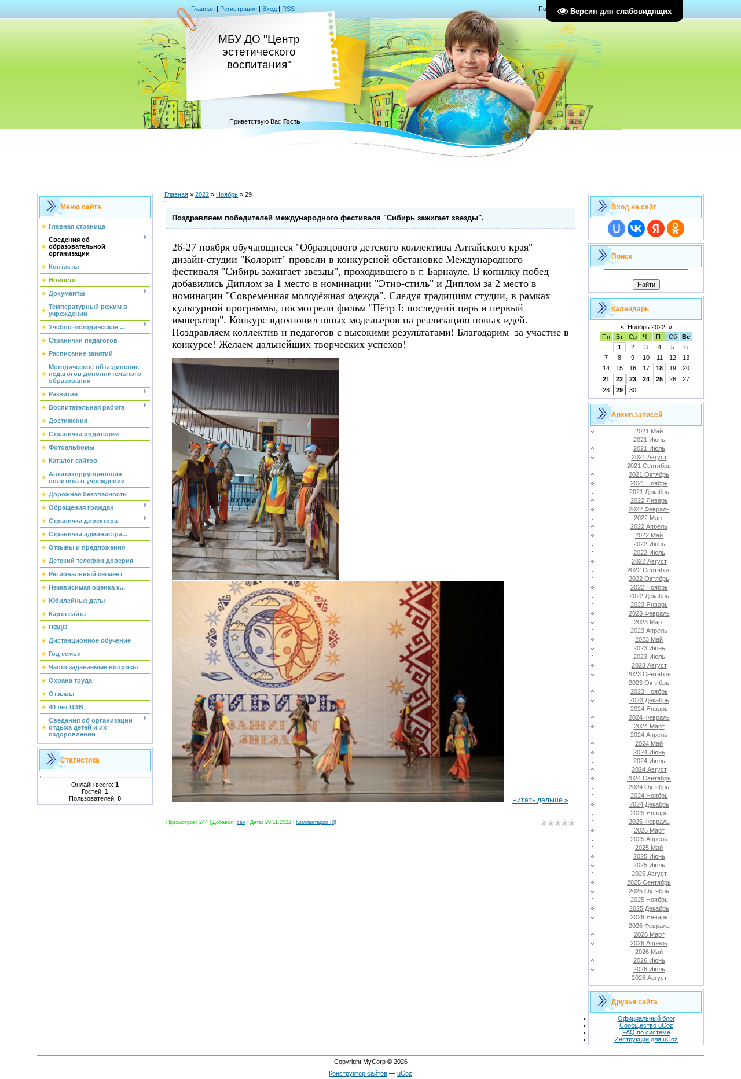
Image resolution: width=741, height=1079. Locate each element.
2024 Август (649, 769)
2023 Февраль (649, 613)
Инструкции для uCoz (646, 1039)
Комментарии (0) (316, 822)
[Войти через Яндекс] (656, 228)
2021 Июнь (649, 439)
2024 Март (649, 726)
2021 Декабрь (649, 491)
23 (632, 378)
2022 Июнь (649, 543)
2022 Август (649, 561)
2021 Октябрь (649, 474)
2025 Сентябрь (649, 882)
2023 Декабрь (649, 700)
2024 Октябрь (649, 786)
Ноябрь (227, 194)
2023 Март (649, 621)
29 (619, 389)
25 (659, 378)
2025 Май (649, 847)
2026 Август (649, 977)
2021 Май (649, 431)
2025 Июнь (649, 856)
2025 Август (649, 873)
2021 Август (649, 457)
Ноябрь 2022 (646, 326)
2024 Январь (649, 708)
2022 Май (649, 535)
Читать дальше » (540, 800)
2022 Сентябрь (649, 569)
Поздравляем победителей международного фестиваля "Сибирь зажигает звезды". (328, 217)
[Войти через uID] (616, 228)
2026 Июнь (649, 960)
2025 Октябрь (649, 890)
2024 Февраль (649, 717)
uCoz (404, 1073)
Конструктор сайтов (358, 1073)
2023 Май (649, 639)
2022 (202, 194)
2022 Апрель (648, 526)
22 (619, 378)
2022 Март (649, 517)
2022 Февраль (649, 509)
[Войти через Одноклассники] (675, 228)
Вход (269, 8)
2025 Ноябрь (649, 899)
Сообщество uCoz (646, 1025)
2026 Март (649, 934)
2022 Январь (649, 500)
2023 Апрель (648, 630)
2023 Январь (649, 604)
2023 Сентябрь (649, 674)
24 (646, 378)
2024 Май (649, 743)
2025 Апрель (648, 838)
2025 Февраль (649, 821)
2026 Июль (649, 969)
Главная (203, 8)
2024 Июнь (649, 752)
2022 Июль (649, 552)
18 (659, 367)
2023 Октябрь (649, 682)
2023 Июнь (649, 648)
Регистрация (238, 8)
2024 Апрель (648, 734)
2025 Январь (649, 812)
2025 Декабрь (649, 908)
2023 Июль (649, 656)
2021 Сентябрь (649, 465)
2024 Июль (649, 760)
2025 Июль (649, 864)
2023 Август (649, 665)
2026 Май (649, 951)
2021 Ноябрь (649, 483)
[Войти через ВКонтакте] (636, 228)
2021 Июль (649, 448)
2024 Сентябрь (649, 778)
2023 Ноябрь (649, 691)
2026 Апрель (648, 943)
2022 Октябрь (649, 578)
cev (241, 822)
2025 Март (649, 830)
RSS (288, 8)
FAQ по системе (646, 1032)
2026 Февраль (649, 925)
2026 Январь (649, 917)
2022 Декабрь (649, 595)
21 (606, 378)
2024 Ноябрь (649, 795)
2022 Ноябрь (649, 587)
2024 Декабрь (649, 804)
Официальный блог (646, 1018)
